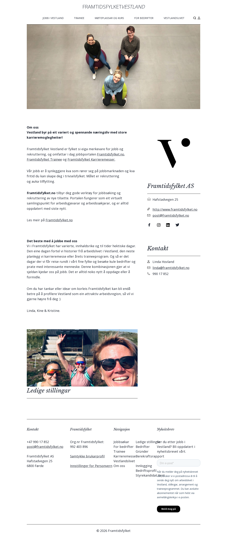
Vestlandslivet (174, 18)
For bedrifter (143, 18)
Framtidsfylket (113, 6)
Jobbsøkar (121, 442)
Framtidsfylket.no (110, 154)
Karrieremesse (125, 456)
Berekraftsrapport (150, 456)
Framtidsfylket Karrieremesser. (91, 159)
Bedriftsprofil (146, 470)
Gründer (142, 451)
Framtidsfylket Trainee (44, 159)
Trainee (79, 18)
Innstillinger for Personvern (91, 466)
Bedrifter (143, 446)
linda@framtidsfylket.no (171, 268)
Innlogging (144, 466)
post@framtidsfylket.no (171, 215)
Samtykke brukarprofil (87, 456)
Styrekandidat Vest (150, 475)
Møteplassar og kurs (109, 18)
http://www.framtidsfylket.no (175, 209)
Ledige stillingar (148, 442)
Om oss (119, 466)
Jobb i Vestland (53, 18)
